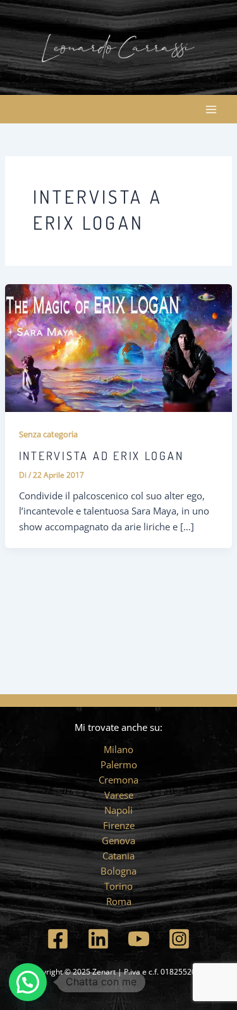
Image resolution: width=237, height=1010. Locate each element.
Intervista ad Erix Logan (101, 455)
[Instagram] (179, 939)
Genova (118, 840)
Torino (118, 886)
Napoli (118, 810)
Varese (118, 795)
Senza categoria (48, 434)
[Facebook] (58, 939)
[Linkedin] (98, 939)
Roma (118, 901)
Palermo (118, 764)
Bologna (118, 870)
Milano (118, 749)
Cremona (118, 779)
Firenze (119, 825)
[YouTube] (139, 939)
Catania (118, 855)
